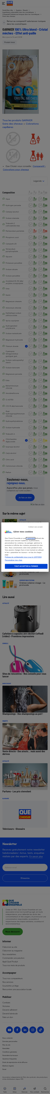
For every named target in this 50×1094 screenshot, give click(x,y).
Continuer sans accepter (35, 527)
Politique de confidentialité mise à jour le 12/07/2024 (23, 557)
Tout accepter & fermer (26, 566)
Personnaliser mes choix (13, 560)
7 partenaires (30, 538)
